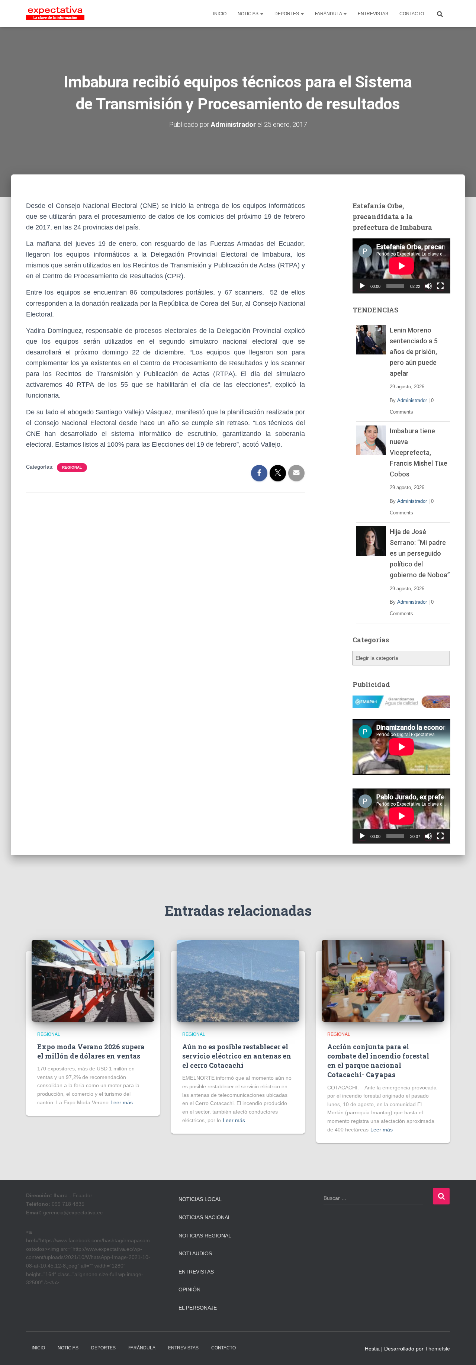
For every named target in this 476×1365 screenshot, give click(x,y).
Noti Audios (195, 1253)
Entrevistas (196, 1272)
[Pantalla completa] (440, 286)
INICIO (219, 13)
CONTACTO (411, 13)
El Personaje (197, 1308)
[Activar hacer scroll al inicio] (461, 1350)
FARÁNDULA (329, 13)
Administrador (412, 400)
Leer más (121, 1102)
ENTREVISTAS (373, 13)
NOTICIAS (249, 13)
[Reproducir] (362, 286)
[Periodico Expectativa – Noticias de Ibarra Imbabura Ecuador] (55, 13)
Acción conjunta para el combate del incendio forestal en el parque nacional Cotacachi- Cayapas (378, 1060)
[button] (261, 13)
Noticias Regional (204, 1236)
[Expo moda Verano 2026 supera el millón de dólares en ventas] (93, 980)
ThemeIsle (437, 1349)
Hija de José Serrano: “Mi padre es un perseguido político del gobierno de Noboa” (420, 553)
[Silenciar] (428, 286)
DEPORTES (287, 13)
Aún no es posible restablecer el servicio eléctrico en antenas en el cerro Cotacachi (236, 1056)
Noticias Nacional (204, 1217)
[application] (401, 265)
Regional (72, 467)
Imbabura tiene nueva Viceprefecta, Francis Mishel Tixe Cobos (418, 452)
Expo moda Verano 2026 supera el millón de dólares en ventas (91, 1051)
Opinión (189, 1289)
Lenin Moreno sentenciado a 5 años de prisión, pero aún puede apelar (414, 351)
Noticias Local (200, 1199)
